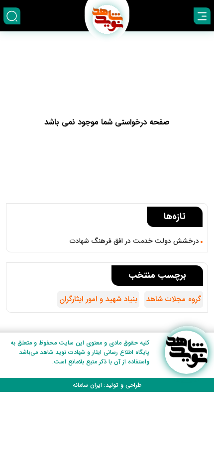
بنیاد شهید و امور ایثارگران (98, 299)
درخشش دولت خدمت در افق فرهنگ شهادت (134, 240)
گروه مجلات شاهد (173, 299)
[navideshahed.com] (186, 352)
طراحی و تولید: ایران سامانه (107, 385)
